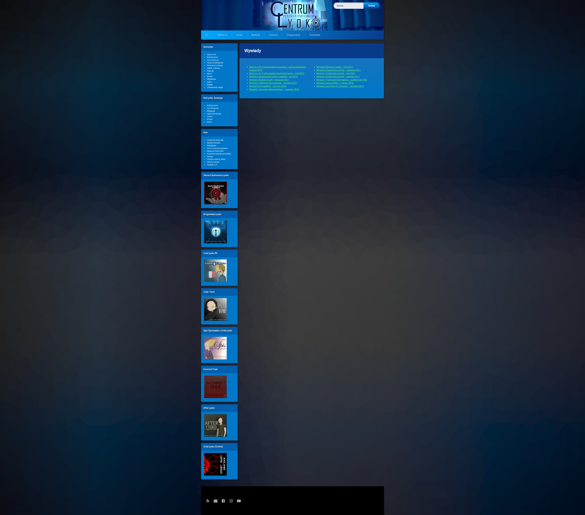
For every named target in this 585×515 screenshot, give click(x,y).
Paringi (210, 156)
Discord (273, 35)
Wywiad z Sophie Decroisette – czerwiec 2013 (338, 70)
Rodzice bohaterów (215, 63)
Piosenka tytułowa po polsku (219, 154)
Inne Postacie (213, 108)
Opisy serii (211, 54)
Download (314, 35)
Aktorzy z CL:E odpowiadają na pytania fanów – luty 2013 (276, 73)
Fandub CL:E (212, 165)
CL (207, 35)
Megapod (211, 111)
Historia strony (213, 162)
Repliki (210, 85)
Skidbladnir (211, 79)
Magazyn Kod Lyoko (215, 151)
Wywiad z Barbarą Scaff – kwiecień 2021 (269, 80)
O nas (239, 35)
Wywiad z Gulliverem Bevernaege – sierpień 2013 (272, 83)
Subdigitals (211, 146)
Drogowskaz (293, 35)
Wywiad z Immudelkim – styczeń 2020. (268, 86)
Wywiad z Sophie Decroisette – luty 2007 (335, 73)
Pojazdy (210, 71)
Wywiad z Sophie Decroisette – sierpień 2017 (338, 76)
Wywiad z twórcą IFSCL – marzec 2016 (335, 83)
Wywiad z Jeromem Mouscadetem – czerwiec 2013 (274, 89)
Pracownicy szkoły (215, 65)
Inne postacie (213, 60)
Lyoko (209, 82)
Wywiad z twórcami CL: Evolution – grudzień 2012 (340, 86)
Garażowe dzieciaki (215, 140)
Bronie (210, 76)
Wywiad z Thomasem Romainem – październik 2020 (341, 80)
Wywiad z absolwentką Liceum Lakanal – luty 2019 (273, 76)
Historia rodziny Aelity (216, 159)
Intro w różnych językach (217, 148)
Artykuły (256, 35)
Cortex (210, 116)
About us (222, 35)
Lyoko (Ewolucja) (214, 114)
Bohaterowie (212, 57)
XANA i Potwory (213, 68)
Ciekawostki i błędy (215, 87)
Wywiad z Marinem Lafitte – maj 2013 (334, 67)
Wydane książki (213, 143)
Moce (209, 74)
